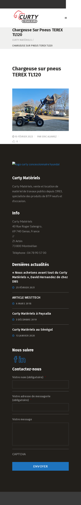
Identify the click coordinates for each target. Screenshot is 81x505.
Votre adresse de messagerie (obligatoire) (31, 398)
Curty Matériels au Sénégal (32, 330)
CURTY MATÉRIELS (22, 39)
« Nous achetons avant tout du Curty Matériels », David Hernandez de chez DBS (40, 277)
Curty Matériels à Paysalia (31, 314)
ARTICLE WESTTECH (26, 297)
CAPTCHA (19, 454)
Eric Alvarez (49, 136)
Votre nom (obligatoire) (29, 377)
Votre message (22, 419)
